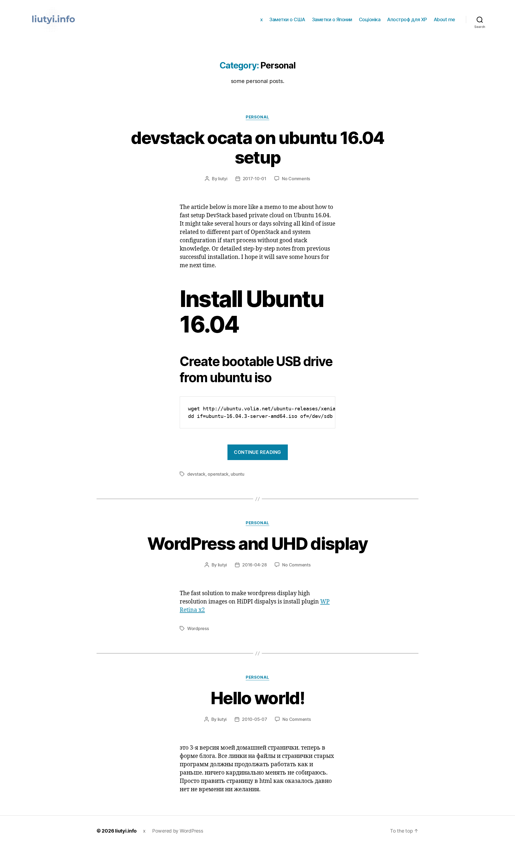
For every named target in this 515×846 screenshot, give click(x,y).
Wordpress (198, 628)
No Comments (296, 178)
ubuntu (237, 474)
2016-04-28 (254, 564)
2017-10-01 (254, 178)
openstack (218, 474)
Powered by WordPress (177, 831)
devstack (196, 474)
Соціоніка (370, 19)
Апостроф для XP (407, 19)
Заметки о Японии (332, 19)
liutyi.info (126, 831)
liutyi (222, 178)
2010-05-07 (254, 719)
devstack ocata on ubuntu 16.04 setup (257, 147)
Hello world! (257, 698)
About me (444, 19)
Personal (257, 117)
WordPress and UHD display (257, 543)
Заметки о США (287, 19)
